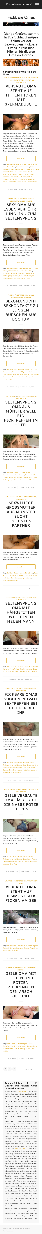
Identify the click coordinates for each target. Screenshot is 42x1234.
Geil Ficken (33, 369)
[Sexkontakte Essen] (21, 234)
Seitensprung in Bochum (21, 374)
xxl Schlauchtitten (30, 182)
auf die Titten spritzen (14, 856)
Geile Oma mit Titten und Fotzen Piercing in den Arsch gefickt (21, 984)
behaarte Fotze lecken (14, 762)
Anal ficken (11, 1044)
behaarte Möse (12, 369)
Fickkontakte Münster (26, 573)
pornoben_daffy (28, 189)
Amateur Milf (11, 946)
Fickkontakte (11, 396)
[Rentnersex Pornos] (21, 122)
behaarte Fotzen (28, 762)
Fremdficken (7, 475)
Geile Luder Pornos (20, 172)
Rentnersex (15, 297)
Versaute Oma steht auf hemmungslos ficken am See (21, 894)
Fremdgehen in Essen (15, 271)
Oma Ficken (14, 174)
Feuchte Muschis (17, 169)
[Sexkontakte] (21, 335)
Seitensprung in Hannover (28, 671)
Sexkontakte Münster (27, 480)
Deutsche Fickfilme (22, 167)
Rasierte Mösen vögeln (26, 174)
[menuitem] (30, 4)
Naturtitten (19, 80)
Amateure (8, 881)
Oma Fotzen (28, 271)
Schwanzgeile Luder (26, 177)
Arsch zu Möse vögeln (18, 1046)
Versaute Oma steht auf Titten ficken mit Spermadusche (21, 95)
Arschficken (10, 967)
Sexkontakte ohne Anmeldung (20, 377)
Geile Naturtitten (28, 765)
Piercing (21, 970)
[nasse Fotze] (21, 825)
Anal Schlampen (21, 1044)
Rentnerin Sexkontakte (11, 177)
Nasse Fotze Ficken (29, 859)
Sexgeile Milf (22, 179)
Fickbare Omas (29, 169)
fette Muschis (12, 666)
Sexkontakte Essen (9, 278)
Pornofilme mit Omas (10, 273)
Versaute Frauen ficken (16, 182)
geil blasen (18, 765)
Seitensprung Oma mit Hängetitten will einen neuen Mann (21, 612)
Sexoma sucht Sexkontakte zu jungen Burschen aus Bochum (21, 310)
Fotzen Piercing (19, 1049)
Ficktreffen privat (24, 472)
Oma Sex (19, 767)
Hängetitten (19, 198)
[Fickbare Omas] (21, 729)
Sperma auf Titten (23, 278)
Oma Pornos (29, 80)
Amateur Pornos (12, 268)
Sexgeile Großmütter (10, 179)
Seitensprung (15, 201)
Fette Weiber (22, 789)
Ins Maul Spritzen (18, 475)
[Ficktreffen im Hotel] (21, 441)
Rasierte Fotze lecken (10, 950)
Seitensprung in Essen (10, 276)
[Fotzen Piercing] (21, 1012)
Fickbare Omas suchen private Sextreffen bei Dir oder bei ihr (21, 703)
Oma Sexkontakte (15, 477)
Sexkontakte (21, 82)
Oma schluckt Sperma (20, 372)
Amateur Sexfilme (28, 164)
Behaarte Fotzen (10, 789)
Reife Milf (21, 861)
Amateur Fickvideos (14, 164)
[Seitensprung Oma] (21, 638)
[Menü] (35, 4)
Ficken (10, 198)
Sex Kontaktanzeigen (26, 276)
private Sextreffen (24, 770)
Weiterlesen (21, 158)
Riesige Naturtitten (31, 861)
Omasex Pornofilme (10, 770)
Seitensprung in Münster (11, 480)
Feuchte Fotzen (32, 1046)
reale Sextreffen (8, 578)
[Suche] (30, 4)
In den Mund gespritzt (15, 948)
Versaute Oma (16, 772)
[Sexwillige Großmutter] (21, 542)
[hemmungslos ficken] (21, 917)
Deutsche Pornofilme (12, 77)
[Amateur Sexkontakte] (17, 4)
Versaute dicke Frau (10, 864)
